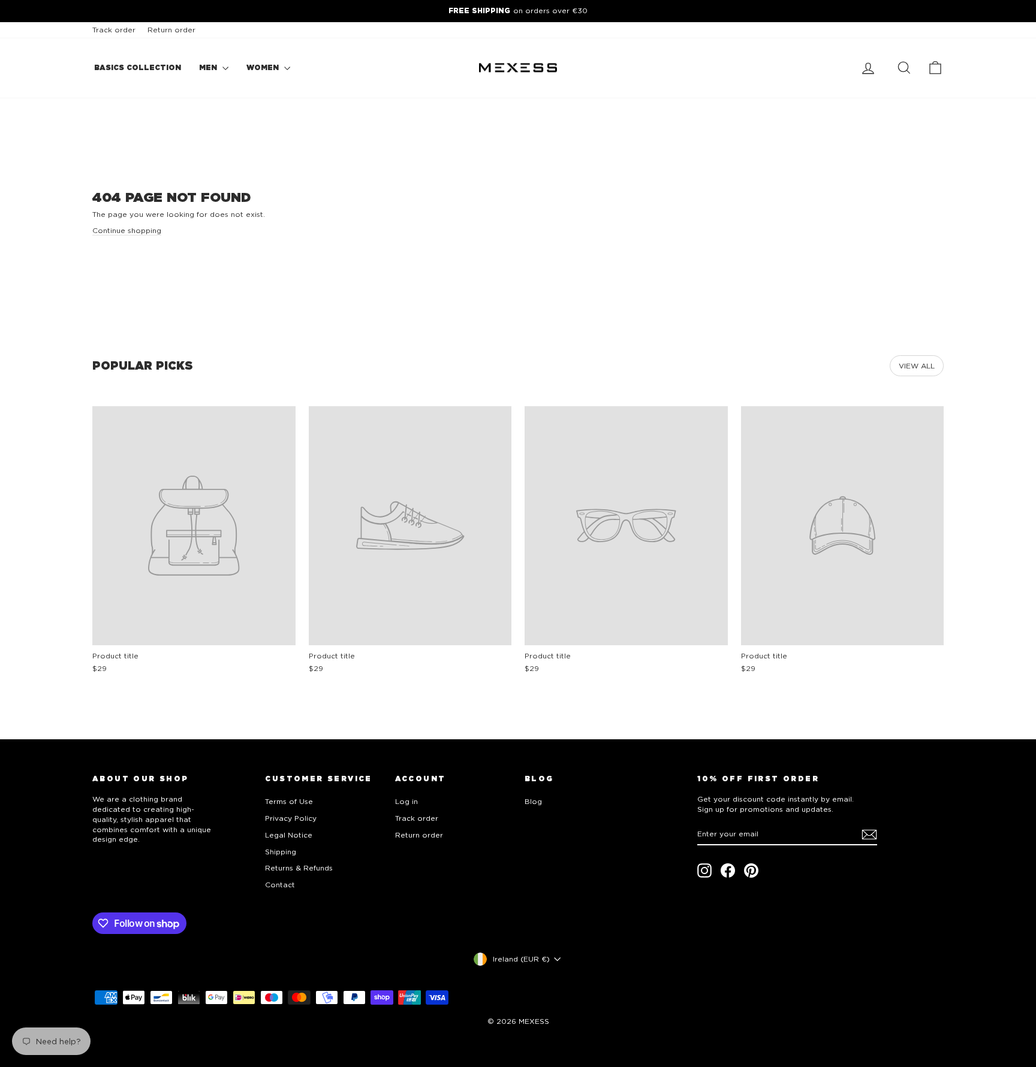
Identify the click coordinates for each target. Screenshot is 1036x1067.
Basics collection (137, 67)
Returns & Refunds (299, 867)
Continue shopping (126, 230)
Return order (171, 29)
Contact (280, 884)
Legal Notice (288, 834)
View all (917, 365)
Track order (113, 29)
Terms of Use (289, 801)
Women (263, 67)
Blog (533, 801)
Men (209, 67)
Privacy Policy (291, 818)
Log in (406, 801)
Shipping (280, 851)
